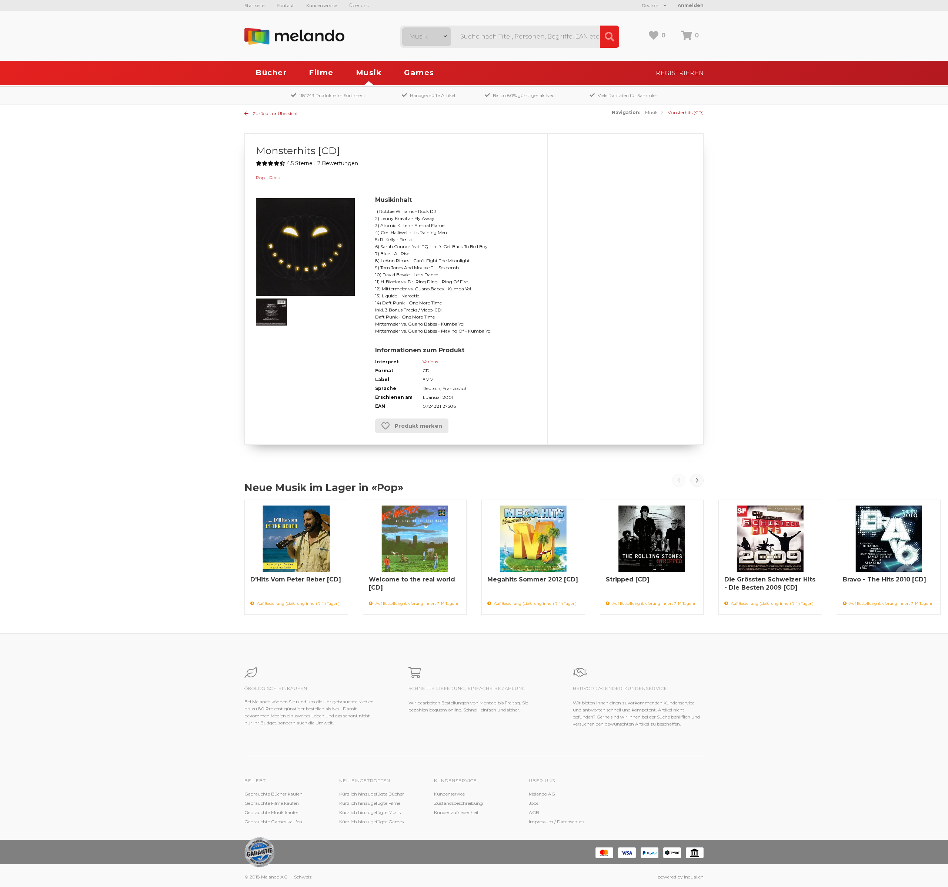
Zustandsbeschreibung (458, 803)
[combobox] (426, 36)
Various (430, 361)
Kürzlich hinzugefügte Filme (369, 803)
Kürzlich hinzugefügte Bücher (371, 794)
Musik (369, 72)
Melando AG (542, 794)
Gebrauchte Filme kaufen (271, 803)
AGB (534, 812)
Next (697, 480)
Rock (274, 177)
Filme (321, 72)
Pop (260, 177)
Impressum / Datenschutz (557, 821)
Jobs (533, 803)
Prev (678, 480)
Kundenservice (321, 5)
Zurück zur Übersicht (274, 113)
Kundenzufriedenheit (456, 812)
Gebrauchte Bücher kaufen (273, 794)
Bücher (271, 72)
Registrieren (680, 73)
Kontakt (285, 5)
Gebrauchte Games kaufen (273, 821)
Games (419, 72)
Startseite (254, 5)
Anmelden (691, 5)
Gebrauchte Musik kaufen (272, 812)
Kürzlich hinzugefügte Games (371, 821)
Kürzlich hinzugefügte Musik (370, 812)
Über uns (358, 5)
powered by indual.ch (681, 877)
